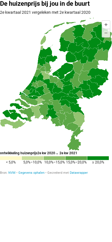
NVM (12, 173)
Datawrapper (79, 173)
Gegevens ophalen (31, 173)
